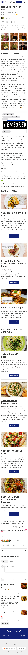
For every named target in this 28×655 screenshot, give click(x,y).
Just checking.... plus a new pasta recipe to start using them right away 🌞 (9, 602)
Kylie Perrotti (8, 17)
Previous (6, 551)
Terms (18, 643)
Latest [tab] (6, 580)
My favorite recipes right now (8, 612)
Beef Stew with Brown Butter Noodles (10, 499)
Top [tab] (3, 580)
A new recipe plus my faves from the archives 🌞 (9, 588)
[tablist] (7, 561)
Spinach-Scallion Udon (11, 355)
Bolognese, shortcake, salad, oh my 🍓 (10, 615)
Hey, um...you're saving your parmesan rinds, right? (10, 598)
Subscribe (19, 2)
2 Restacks (18, 540)
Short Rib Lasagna (12, 307)
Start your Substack (10, 648)
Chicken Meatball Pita (11, 452)
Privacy (15, 643)
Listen (24, 18)
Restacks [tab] (11, 561)
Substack (6, 652)
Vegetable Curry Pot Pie (13, 214)
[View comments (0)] (7, 22)
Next (23, 551)
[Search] (25, 579)
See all (4, 623)
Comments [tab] (4, 561)
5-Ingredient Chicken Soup (9, 401)
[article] (14, 588)
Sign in (25, 2)
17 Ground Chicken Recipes (7, 585)
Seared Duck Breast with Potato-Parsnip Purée (13, 264)
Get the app (21, 648)
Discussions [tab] (12, 580)
